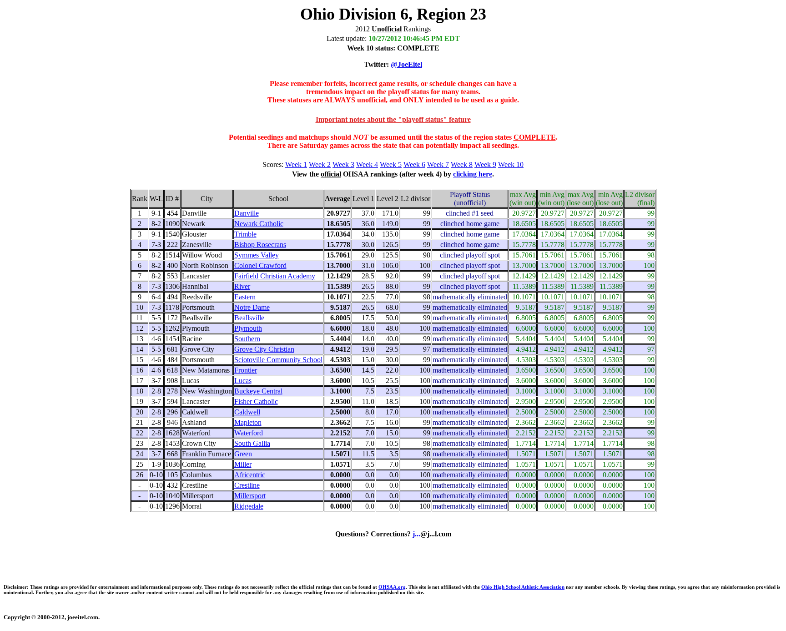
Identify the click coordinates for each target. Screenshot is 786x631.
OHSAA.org (392, 587)
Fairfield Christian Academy (274, 276)
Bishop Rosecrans (260, 244)
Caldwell (247, 412)
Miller (243, 464)
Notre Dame (252, 307)
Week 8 (462, 164)
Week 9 (485, 164)
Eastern (245, 297)
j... (416, 534)
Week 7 (438, 164)
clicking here (472, 174)
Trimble (245, 234)
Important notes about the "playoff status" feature (393, 119)
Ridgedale (248, 506)
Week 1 (296, 164)
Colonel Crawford (260, 265)
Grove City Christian (264, 349)
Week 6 (414, 164)
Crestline (247, 485)
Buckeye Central (258, 391)
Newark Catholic (258, 223)
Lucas (243, 380)
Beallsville (249, 318)
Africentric (249, 475)
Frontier (245, 370)
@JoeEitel (406, 64)
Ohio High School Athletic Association (522, 587)
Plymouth (248, 328)
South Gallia (252, 443)
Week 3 (343, 164)
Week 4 (367, 164)
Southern (247, 339)
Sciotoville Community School (278, 359)
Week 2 (320, 164)
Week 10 (511, 164)
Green (243, 454)
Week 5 (391, 164)
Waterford (248, 433)
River (242, 286)
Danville (246, 213)
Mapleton (248, 422)
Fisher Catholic (256, 401)
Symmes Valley (256, 255)
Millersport (250, 496)
